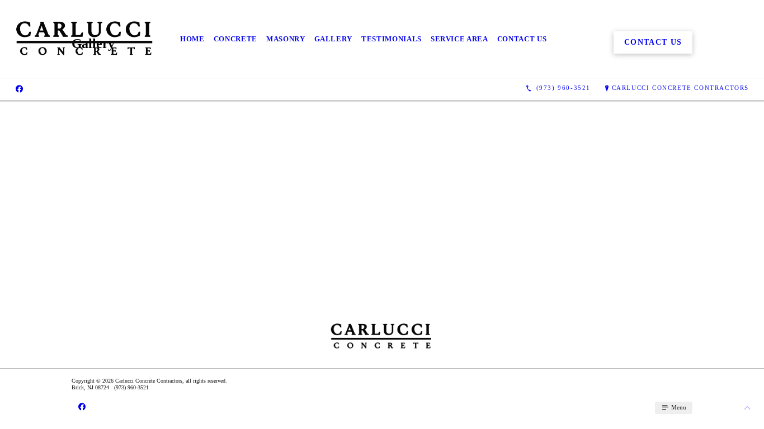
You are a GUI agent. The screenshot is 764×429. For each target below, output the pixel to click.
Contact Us (522, 39)
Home (192, 39)
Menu (677, 407)
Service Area (459, 39)
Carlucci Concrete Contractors (680, 87)
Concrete (235, 39)
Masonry (285, 39)
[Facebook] (19, 88)
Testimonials (391, 39)
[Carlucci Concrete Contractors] (85, 39)
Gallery (333, 39)
